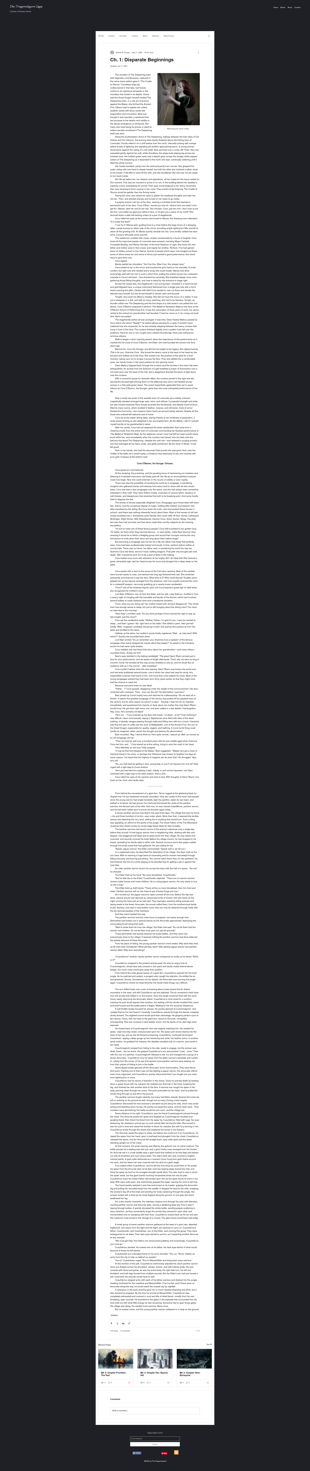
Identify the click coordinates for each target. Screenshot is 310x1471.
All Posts (101, 36)
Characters (123, 36)
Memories (155, 36)
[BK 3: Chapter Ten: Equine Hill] (155, 1359)
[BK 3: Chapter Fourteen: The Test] (115, 1359)
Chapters (111, 36)
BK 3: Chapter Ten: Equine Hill (154, 1374)
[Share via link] (129, 1323)
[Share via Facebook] (111, 1323)
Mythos (145, 36)
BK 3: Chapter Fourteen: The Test (113, 1374)
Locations (135, 36)
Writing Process (169, 36)
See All (209, 1344)
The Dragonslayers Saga (26, 7)
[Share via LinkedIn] (123, 1323)
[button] (282, 7)
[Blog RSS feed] (176, 1452)
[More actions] (198, 52)
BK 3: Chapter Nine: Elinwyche (190, 1374)
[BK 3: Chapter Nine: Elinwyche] (194, 1359)
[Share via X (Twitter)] (117, 1323)
